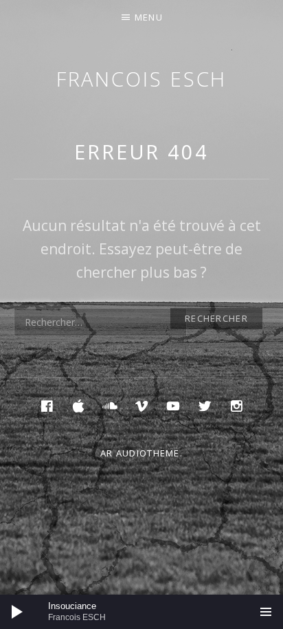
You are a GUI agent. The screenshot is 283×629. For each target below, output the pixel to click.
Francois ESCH (141, 78)
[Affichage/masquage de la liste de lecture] (266, 612)
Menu (149, 17)
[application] (141, 612)
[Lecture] (17, 612)
